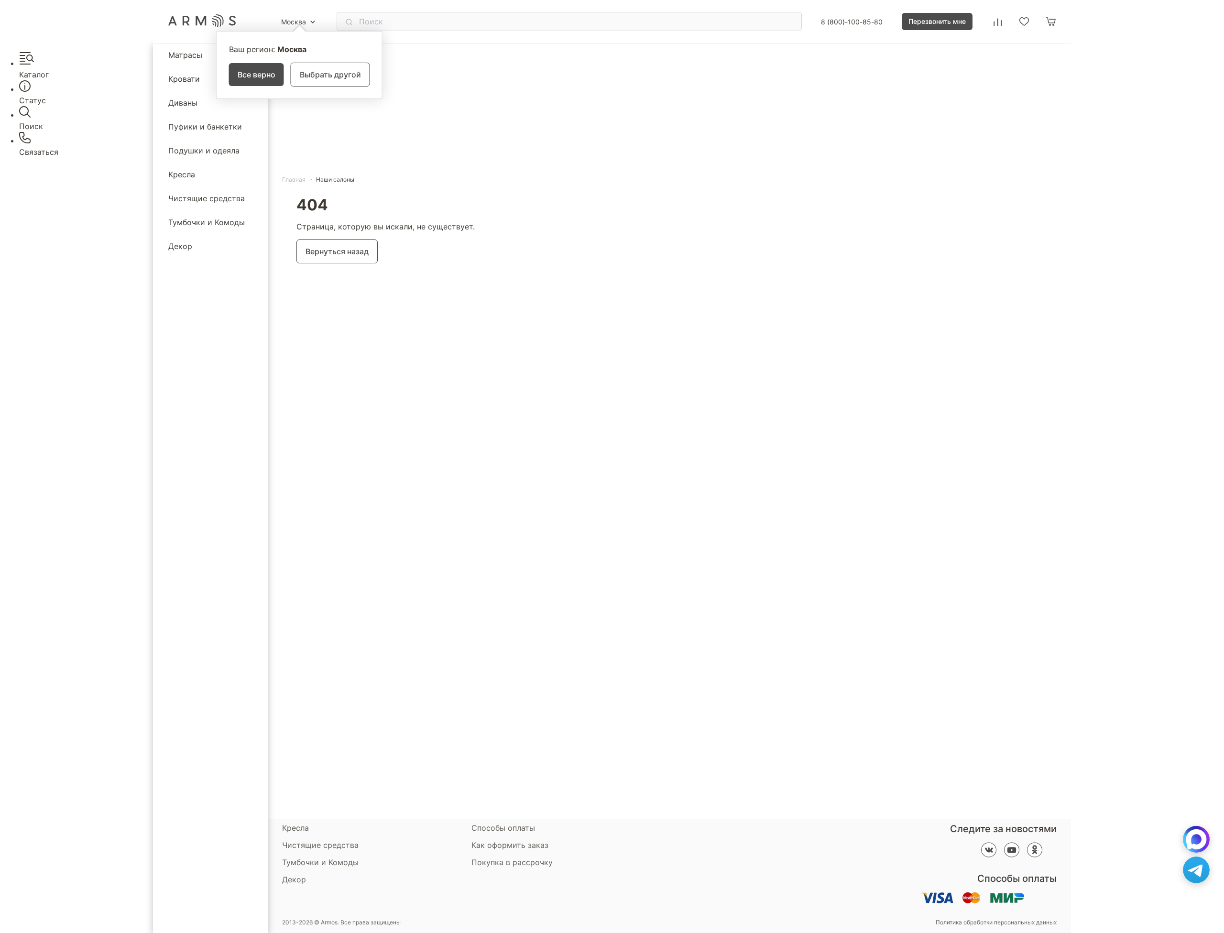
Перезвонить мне (937, 21)
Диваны (182, 103)
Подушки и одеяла (204, 150)
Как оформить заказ (509, 845)
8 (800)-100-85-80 (852, 22)
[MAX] (1196, 839)
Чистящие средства (206, 198)
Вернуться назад (337, 251)
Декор (180, 246)
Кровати (184, 79)
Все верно (256, 74)
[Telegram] (1196, 870)
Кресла (181, 174)
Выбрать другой (330, 74)
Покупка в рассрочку (512, 862)
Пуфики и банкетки (205, 126)
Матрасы (185, 55)
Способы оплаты (503, 828)
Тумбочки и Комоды (206, 222)
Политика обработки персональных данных (996, 922)
